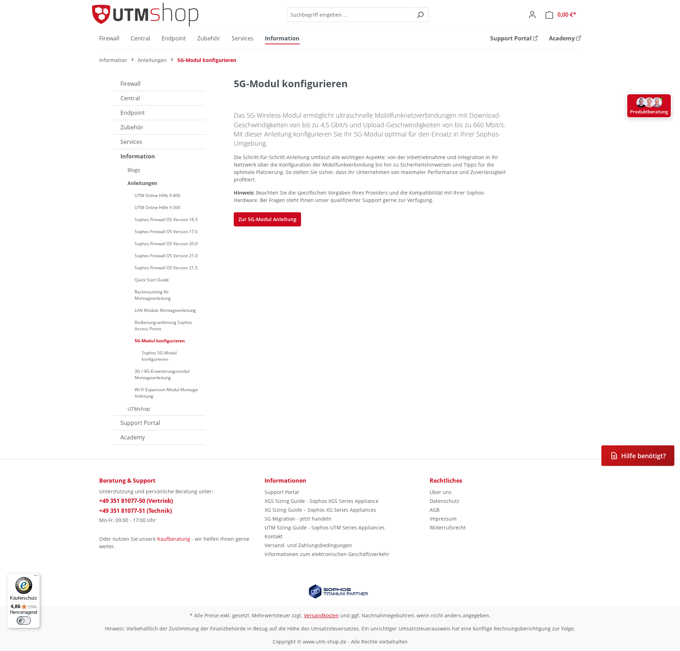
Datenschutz (444, 501)
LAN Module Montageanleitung (165, 310)
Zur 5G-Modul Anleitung (267, 219)
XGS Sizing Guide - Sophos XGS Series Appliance (322, 501)
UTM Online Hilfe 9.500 (157, 207)
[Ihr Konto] (532, 14)
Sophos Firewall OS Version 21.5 (166, 268)
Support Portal (140, 423)
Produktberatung (649, 111)
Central (130, 98)
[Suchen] (420, 14)
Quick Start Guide (152, 280)
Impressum (443, 518)
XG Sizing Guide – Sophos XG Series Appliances (320, 509)
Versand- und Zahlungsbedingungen (308, 545)
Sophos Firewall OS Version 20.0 (166, 244)
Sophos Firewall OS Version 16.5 (166, 220)
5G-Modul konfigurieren (160, 341)
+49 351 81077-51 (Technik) (135, 511)
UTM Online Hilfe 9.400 (157, 195)
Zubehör (131, 127)
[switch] (24, 620)
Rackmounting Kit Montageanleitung (153, 295)
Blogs (134, 170)
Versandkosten (321, 615)
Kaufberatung (173, 538)
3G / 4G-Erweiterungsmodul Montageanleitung (162, 374)
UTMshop (139, 408)
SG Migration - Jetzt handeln (298, 518)
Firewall (130, 84)
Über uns (441, 492)
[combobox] (349, 14)
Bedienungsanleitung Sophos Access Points (163, 325)
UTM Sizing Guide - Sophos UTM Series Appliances (325, 527)
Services (131, 142)
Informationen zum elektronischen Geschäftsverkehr (327, 554)
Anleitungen (142, 183)
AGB (435, 509)
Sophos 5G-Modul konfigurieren (159, 356)
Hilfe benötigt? (643, 455)
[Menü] (36, 577)
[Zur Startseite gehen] (145, 15)
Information (137, 156)
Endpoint (132, 113)
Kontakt (274, 536)
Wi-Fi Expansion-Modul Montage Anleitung (166, 393)
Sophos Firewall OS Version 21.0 (166, 256)
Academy (132, 437)
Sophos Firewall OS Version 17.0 (166, 232)
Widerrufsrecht (448, 527)
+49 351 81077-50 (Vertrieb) (136, 501)
